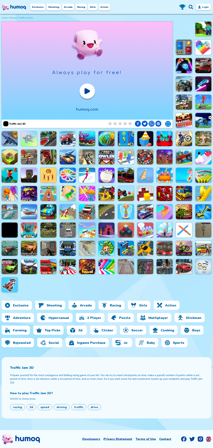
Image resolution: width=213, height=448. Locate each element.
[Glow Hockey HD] (184, 65)
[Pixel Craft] (29, 175)
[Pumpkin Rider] (87, 266)
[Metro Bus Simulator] (126, 175)
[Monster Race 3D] (29, 193)
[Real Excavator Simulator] (203, 211)
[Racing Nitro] (184, 120)
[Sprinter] (165, 193)
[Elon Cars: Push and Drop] (29, 266)
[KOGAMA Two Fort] (68, 248)
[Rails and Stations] (87, 230)
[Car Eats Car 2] (184, 211)
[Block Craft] (10, 156)
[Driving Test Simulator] (184, 266)
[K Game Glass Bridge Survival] (165, 138)
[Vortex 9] (165, 156)
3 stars (120, 123)
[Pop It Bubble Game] (68, 175)
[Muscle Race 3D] (165, 211)
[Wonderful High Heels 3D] (165, 230)
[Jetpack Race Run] (68, 211)
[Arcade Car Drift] (106, 211)
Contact (165, 439)
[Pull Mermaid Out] (126, 138)
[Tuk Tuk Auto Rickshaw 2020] (106, 193)
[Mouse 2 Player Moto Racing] (29, 156)
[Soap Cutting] (106, 175)
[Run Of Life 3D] (87, 175)
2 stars (115, 123)
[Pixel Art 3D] (203, 47)
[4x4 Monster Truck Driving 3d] (184, 83)
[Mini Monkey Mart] (106, 248)
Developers (91, 439)
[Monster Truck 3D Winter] (68, 266)
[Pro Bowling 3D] (106, 156)
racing (13, 17)
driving (62, 407)
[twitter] (145, 124)
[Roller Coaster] (165, 175)
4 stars (125, 123)
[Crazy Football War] (203, 120)
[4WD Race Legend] (10, 284)
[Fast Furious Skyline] (126, 248)
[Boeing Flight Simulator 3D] (29, 211)
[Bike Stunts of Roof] (165, 266)
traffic (78, 407)
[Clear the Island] (29, 138)
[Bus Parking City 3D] (184, 193)
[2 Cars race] (184, 47)
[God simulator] (48, 175)
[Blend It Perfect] (126, 211)
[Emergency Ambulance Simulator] (87, 211)
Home (5, 17)
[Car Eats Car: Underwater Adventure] (87, 138)
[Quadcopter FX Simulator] (203, 138)
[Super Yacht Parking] (10, 211)
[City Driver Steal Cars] (203, 248)
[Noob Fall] (29, 230)
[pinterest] (158, 124)
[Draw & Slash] (87, 193)
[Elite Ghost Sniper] (87, 156)
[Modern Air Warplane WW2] (10, 138)
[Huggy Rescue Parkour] (145, 266)
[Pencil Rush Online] (106, 266)
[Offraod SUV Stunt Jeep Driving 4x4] (29, 248)
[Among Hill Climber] (126, 193)
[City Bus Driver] (165, 248)
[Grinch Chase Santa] (184, 102)
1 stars (110, 123)
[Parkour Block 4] (10, 175)
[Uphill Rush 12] (48, 193)
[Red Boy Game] (145, 211)
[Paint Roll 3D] (184, 230)
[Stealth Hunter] (106, 230)
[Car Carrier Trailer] (87, 248)
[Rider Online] (203, 83)
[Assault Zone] (48, 248)
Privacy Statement (118, 439)
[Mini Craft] (203, 29)
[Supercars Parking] (10, 266)
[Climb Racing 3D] (184, 156)
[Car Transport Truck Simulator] (48, 138)
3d (31, 407)
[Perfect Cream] (145, 230)
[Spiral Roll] (203, 193)
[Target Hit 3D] (184, 175)
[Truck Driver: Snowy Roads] (68, 138)
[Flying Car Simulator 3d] (145, 248)
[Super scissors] (10, 193)
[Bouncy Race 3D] (203, 102)
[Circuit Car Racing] (203, 65)
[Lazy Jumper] (68, 193)
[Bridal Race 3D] (203, 156)
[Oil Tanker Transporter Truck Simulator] (48, 266)
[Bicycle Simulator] (203, 230)
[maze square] (145, 138)
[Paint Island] (203, 175)
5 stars (130, 123)
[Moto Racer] (184, 248)
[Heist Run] (126, 266)
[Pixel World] (106, 138)
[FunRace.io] (48, 211)
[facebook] (138, 124)
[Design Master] (145, 175)
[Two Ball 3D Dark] (48, 156)
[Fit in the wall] (145, 193)
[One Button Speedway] (145, 156)
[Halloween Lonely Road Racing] (10, 248)
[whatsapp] (151, 124)
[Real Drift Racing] (68, 156)
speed (44, 407)
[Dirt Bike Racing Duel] (184, 138)
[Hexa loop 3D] (203, 266)
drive (94, 407)
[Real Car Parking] (68, 230)
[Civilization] (48, 230)
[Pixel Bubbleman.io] (126, 156)
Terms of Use (146, 439)
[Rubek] (126, 230)
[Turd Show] (10, 230)
